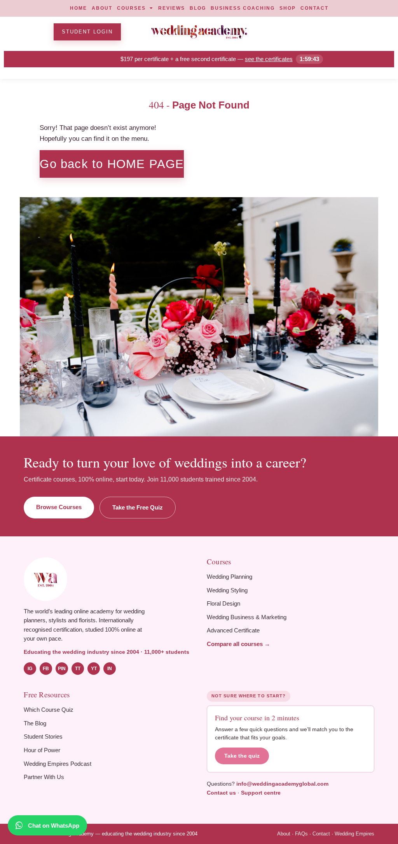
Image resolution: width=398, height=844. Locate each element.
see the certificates (269, 59)
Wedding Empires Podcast (57, 763)
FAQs (301, 834)
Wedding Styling (227, 590)
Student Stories (43, 736)
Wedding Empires (354, 834)
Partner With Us (44, 777)
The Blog (35, 723)
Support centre (261, 793)
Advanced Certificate (233, 630)
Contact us (221, 793)
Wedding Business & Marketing (246, 617)
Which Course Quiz (48, 709)
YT (94, 668)
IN (109, 668)
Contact (321, 834)
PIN (62, 668)
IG (30, 668)
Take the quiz (242, 756)
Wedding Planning (229, 576)
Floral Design (223, 603)
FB (46, 668)
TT (77, 668)
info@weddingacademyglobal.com (282, 784)
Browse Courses (59, 507)
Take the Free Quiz (137, 507)
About (283, 834)
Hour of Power (42, 750)
